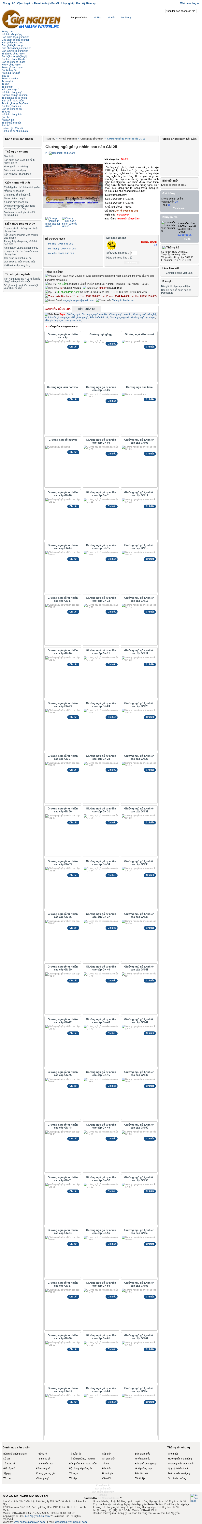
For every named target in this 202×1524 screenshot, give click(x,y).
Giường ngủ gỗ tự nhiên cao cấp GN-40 (101, 968)
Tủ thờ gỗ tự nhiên (12, 122)
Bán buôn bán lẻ (99, 317)
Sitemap (90, 3)
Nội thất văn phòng (12, 34)
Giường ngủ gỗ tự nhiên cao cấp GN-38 (139, 915)
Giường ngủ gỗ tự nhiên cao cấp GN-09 (139, 441)
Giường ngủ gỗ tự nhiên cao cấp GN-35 (139, 863)
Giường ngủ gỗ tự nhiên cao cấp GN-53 (139, 1179)
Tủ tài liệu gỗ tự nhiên (13, 53)
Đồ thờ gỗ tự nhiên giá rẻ (15, 131)
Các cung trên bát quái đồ (18, 258)
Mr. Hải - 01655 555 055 (61, 253)
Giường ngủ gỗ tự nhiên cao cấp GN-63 (63, 1390)
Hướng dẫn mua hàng (16, 166)
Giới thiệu (9, 156)
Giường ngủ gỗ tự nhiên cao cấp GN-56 (139, 1232)
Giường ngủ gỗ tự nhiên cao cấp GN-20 (63, 652)
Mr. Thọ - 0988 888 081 (60, 243)
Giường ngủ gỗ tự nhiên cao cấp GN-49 (101, 1126)
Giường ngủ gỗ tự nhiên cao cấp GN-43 (101, 1021)
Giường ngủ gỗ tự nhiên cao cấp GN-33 (63, 863)
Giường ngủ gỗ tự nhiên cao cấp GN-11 (101, 494)
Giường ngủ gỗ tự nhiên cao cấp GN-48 (63, 1126)
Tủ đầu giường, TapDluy (15, 103)
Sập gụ (7, 1473)
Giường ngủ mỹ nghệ (144, 314)
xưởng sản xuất (73, 320)
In (46, 153)
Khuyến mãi (170, 216)
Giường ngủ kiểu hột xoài (63, 387)
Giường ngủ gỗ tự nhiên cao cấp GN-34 (101, 863)
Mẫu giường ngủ (54, 320)
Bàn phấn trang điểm (13, 100)
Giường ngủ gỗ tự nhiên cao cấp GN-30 (63, 810)
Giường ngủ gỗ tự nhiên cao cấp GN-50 (139, 1126)
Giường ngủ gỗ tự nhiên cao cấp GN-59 (139, 1284)
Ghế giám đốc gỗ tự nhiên (16, 39)
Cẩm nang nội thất (17, 182)
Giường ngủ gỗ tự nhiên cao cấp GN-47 (139, 1073)
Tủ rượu (6, 111)
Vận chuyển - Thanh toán (32, 3)
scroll (101, 1501)
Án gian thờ (8, 120)
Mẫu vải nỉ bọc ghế (61, 3)
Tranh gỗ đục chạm (12, 67)
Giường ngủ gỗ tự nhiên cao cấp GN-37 (101, 915)
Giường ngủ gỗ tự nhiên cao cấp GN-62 (139, 1337)
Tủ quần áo (75, 1453)
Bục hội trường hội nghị (14, 56)
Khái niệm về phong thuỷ (17, 265)
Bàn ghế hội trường (12, 45)
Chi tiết (73, 346)
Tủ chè (5, 84)
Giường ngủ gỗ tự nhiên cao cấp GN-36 (63, 915)
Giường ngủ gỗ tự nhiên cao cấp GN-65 (139, 1390)
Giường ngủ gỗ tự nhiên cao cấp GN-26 (139, 705)
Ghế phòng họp (143, 1468)
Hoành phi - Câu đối (12, 128)
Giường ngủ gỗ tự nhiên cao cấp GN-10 (63, 494)
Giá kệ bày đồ (9, 70)
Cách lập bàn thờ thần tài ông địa (22, 187)
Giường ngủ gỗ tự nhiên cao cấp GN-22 (139, 652)
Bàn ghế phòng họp (12, 42)
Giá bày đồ (9, 1468)
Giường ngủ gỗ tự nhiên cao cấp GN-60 (63, 1337)
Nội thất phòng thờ (12, 114)
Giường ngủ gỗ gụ (101, 334)
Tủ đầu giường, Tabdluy (82, 1458)
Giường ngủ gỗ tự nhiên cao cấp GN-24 (101, 705)
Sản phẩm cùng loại (58, 309)
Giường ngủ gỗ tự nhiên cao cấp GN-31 (101, 810)
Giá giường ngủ (79, 317)
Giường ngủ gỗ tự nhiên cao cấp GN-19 (139, 599)
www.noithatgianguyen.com (29, 1521)
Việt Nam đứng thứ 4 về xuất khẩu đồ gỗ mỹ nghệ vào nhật (22, 280)
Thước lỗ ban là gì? (14, 198)
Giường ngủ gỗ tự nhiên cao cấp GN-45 (63, 1073)
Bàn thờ (106, 1468)
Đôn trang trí (43, 1468)
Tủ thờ (105, 1463)
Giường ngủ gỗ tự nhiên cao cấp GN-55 (101, 1232)
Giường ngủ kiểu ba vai (139, 334)
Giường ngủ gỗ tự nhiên (15, 95)
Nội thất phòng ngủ (12, 92)
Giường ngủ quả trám (139, 387)
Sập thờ (106, 1453)
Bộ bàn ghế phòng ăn (81, 1468)
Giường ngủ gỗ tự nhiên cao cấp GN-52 (101, 1179)
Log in (195, 3)
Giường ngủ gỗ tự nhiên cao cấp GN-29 (139, 757)
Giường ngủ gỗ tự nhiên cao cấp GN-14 (63, 547)
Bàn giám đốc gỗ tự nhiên (15, 37)
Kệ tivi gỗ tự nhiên (11, 64)
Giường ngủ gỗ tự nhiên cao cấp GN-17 (63, 599)
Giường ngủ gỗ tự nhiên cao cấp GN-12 (139, 494)
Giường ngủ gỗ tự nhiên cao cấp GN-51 (63, 1179)
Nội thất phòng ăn (11, 106)
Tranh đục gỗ (43, 1458)
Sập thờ (6, 117)
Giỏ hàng (168, 193)
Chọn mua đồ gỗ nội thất (17, 194)
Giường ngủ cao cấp (120, 314)
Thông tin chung (16, 151)
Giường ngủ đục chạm (143, 317)
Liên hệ (79, 3)
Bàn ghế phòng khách (13, 62)
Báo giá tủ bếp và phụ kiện (175, 286)
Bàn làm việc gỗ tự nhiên (15, 51)
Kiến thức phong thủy (20, 223)
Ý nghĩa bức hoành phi (16, 202)
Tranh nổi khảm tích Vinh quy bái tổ (187, 226)
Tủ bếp (73, 1478)
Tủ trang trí (9, 1463)
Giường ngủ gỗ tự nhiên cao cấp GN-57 (63, 1284)
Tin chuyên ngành (17, 274)
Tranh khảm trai (10, 78)
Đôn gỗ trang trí (10, 89)
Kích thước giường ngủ (57, 317)
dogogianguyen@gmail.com (78, 300)
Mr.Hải (111, 17)
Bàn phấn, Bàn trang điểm (83, 1463)
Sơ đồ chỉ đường (177, 1478)
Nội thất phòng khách (13, 59)
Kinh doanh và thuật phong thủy (21, 247)
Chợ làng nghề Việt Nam (179, 273)
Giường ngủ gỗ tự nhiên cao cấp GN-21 (101, 652)
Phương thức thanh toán (181, 1463)
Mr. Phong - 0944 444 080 (62, 248)
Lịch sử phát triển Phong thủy (19, 261)
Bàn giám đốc (142, 1453)
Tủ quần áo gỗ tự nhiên (14, 97)
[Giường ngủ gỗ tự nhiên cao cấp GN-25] (53, 226)
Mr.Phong (126, 17)
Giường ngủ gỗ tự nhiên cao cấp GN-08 (101, 441)
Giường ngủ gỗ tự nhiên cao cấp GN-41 (139, 968)
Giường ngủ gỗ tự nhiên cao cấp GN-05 (101, 389)
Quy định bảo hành (178, 1468)
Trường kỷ (7, 81)
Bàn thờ (6, 125)
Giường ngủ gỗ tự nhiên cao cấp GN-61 (101, 1337)
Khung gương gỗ (11, 73)
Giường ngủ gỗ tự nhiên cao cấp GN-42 (63, 1021)
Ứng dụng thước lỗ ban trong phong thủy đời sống (19, 207)
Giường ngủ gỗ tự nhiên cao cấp (63, 336)
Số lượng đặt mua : (117, 252)
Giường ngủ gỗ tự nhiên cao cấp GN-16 (139, 547)
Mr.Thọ (97, 17)
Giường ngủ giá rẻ (119, 317)
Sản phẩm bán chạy (103, 1491)
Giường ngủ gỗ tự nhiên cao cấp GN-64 (101, 1390)
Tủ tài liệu (140, 1478)
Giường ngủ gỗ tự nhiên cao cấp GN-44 (139, 1021)
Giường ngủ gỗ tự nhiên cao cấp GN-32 (139, 810)
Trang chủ (9, 3)
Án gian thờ (108, 1458)
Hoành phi (107, 1473)
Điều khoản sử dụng (15, 170)
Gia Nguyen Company (37, 1516)
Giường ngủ (73, 314)
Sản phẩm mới (103, 1488)
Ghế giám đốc (142, 1458)
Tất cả (187, 239)
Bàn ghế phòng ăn (12, 109)
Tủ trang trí (7, 86)
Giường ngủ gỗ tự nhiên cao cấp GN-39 (63, 968)
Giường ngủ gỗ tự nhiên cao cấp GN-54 (63, 1232)
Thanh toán (179, 208)
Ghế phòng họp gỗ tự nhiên (16, 48)
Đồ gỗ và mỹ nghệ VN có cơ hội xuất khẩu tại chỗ (21, 286)
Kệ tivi (6, 1458)
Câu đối (106, 1478)
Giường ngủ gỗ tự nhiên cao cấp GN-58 (101, 1284)
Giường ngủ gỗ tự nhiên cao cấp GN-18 (101, 599)
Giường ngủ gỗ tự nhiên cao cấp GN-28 (101, 757)
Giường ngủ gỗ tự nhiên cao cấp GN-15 (101, 547)
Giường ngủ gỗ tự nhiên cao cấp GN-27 (63, 757)
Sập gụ (5, 75)
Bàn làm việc (142, 1473)
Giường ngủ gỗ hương (63, 439)
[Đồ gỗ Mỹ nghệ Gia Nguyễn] (31, 19)
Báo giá (167, 281)
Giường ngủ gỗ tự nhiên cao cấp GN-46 (101, 1073)
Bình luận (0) (86, 309)
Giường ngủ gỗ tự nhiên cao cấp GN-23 (63, 705)
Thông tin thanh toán (122, 300)
